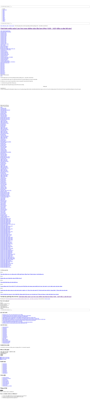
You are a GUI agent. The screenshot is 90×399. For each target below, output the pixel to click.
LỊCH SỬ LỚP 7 (3, 212)
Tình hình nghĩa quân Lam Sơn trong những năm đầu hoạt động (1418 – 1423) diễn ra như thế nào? (45, 296)
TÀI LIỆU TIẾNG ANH (4, 54)
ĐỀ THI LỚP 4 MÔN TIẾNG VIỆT (6, 243)
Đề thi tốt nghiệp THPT (6, 341)
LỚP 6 (3, 15)
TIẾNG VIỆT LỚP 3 (4, 127)
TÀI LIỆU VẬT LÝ (3, 56)
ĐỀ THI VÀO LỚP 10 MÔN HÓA (6, 251)
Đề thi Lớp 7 (2, 69)
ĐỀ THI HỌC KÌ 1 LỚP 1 (4, 194)
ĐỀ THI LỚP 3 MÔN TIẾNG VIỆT (6, 240)
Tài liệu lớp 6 (4, 332)
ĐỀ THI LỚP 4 (3, 134)
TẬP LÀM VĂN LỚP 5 (4, 136)
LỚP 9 (3, 18)
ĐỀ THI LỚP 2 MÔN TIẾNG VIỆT (6, 238)
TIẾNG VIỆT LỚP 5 (4, 138)
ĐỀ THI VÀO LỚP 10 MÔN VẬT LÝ (7, 256)
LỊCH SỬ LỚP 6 (3, 201)
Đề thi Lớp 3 (2, 65)
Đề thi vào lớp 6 (5, 339)
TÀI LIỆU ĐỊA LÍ (3, 50)
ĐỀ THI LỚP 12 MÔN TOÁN (5, 221)
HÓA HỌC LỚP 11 (3, 114)
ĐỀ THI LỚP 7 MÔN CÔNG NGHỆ (6, 259)
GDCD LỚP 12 (3, 208)
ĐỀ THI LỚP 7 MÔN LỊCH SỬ (5, 260)
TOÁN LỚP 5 (2, 177)
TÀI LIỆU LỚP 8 (3, 42)
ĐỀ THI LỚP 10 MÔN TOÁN (5, 218)
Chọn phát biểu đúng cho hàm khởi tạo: (9, 282)
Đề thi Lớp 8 (2, 70)
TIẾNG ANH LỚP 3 (3, 128)
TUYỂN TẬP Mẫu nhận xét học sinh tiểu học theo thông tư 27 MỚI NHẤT (15, 316)
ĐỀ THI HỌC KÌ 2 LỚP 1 (4, 195)
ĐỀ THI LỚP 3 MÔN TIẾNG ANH (6, 239)
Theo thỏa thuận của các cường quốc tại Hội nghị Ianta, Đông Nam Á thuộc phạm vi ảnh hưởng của (22, 274)
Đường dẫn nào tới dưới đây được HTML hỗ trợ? (11, 278)
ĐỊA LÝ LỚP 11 (3, 206)
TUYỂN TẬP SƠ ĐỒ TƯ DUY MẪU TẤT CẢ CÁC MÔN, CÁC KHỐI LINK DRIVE (17, 322)
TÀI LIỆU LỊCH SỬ (3, 51)
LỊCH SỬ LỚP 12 (3, 210)
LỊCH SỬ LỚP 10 (3, 205)
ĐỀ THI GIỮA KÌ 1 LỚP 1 (5, 192)
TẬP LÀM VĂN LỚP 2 (4, 123)
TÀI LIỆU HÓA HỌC (4, 55)
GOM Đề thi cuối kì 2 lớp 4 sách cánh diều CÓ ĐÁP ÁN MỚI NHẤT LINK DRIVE (16, 315)
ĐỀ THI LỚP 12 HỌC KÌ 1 (5, 118)
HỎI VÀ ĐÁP (11, 25)
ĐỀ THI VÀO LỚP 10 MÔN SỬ (6, 253)
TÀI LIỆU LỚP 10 (3, 33)
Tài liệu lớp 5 (4, 331)
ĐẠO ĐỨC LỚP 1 (3, 188)
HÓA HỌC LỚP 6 (3, 200)
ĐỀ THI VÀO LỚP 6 (4, 46)
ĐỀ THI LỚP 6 (3, 140)
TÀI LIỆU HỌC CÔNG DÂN (5, 49)
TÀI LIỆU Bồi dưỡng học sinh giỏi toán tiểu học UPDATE (12, 321)
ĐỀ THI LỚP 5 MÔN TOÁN (5, 247)
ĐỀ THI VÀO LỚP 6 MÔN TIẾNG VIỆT (7, 258)
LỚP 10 (3, 19)
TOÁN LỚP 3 (2, 126)
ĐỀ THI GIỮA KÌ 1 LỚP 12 (5, 117)
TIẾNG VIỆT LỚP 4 (4, 131)
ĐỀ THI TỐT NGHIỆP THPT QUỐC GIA (7, 48)
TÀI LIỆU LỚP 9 (3, 43)
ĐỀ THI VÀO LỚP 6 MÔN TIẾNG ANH (7, 257)
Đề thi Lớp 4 (2, 66)
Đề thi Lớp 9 (2, 71)
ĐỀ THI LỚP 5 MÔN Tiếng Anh (5, 245)
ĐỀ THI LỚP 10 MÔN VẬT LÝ (6, 235)
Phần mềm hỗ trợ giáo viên (4, 62)
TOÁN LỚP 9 (2, 148)
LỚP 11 (3, 20)
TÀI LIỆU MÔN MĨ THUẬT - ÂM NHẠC (7, 61)
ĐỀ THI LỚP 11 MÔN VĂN (5, 236)
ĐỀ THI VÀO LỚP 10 (4, 47)
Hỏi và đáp (4, 338)
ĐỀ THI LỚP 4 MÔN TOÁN (5, 223)
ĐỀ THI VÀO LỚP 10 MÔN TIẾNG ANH (7, 254)
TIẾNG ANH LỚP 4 (3, 132)
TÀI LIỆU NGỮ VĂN (4, 53)
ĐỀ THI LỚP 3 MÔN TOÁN (5, 222)
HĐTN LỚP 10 (3, 204)
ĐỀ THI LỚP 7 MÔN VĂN (5, 227)
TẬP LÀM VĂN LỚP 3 (4, 129)
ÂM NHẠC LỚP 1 (3, 187)
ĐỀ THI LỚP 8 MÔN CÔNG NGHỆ (6, 263)
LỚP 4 (3, 13)
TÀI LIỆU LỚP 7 (3, 41)
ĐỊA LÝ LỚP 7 (3, 211)
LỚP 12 (3, 21)
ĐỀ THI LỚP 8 (3, 145)
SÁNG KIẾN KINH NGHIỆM (5, 31)
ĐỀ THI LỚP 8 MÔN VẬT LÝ (5, 267)
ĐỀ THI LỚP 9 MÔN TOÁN (5, 232)
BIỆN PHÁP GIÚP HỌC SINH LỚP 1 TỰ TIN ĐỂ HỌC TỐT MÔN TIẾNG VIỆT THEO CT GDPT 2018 (20, 318)
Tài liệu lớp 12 (4, 337)
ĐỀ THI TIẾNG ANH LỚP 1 (5, 196)
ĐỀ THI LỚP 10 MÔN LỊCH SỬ (6, 234)
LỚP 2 (3, 11)
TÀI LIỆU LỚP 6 (3, 40)
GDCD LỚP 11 (3, 207)
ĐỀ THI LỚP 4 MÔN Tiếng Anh (5, 242)
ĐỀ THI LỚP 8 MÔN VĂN (5, 230)
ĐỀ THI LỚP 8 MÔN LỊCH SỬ (5, 265)
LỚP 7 (3, 16)
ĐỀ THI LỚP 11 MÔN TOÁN (5, 220)
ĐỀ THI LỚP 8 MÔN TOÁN (5, 229)
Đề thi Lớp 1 (2, 63)
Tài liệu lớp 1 (4, 363)
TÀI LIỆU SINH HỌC (4, 52)
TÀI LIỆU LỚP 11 (3, 34)
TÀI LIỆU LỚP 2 (3, 36)
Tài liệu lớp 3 (4, 329)
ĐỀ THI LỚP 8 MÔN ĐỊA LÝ (5, 264)
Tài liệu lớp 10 (4, 336)
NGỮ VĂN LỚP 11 (3, 115)
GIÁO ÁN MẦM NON (4, 45)
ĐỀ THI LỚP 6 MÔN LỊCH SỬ (5, 249)
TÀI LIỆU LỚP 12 (3, 35)
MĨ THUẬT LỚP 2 (3, 215)
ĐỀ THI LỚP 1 (3, 189)
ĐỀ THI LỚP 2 (3, 124)
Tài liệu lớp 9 (4, 335)
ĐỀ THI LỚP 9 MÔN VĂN (5, 233)
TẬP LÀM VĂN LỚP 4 (4, 133)
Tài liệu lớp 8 (4, 334)
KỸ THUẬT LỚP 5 (3, 214)
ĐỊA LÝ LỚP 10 (3, 202)
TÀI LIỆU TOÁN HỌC (4, 58)
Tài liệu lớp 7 (4, 333)
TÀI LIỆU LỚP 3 (3, 37)
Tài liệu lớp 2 (4, 328)
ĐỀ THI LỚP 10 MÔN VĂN (5, 219)
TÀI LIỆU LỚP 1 (3, 32)
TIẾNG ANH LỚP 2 (3, 122)
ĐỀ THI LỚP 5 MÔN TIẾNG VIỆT (6, 246)
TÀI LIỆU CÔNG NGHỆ (4, 60)
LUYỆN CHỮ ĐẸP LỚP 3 (5, 216)
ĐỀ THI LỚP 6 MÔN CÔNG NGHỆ (6, 248)
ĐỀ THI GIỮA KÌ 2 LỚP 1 (5, 193)
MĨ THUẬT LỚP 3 (3, 217)
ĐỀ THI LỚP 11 (3, 113)
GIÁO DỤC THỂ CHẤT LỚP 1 (5, 190)
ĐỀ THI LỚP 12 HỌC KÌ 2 (5, 119)
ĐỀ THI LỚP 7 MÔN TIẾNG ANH (6, 261)
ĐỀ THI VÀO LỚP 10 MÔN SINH (6, 252)
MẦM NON (4, 9)
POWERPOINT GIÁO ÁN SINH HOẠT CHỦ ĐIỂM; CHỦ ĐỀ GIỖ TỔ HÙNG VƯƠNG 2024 (19, 317)
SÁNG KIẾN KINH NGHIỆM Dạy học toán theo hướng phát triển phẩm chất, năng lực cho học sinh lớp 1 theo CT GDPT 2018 (23, 319)
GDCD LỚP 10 (3, 203)
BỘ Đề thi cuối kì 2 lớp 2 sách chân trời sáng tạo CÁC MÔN (12, 314)
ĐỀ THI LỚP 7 (3, 143)
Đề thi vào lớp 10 (5, 340)
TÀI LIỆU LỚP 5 (3, 39)
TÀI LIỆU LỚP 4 (3, 38)
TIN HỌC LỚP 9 (3, 149)
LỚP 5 (3, 14)
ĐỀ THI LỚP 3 (3, 125)
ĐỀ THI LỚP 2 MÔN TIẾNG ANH (6, 237)
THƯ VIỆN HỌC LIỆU (4, 25)
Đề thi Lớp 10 (2, 72)
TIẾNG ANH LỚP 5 (3, 137)
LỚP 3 (3, 12)
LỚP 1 (3, 10)
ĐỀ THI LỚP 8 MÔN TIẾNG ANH (6, 228)
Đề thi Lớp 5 (2, 67)
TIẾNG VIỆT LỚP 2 (4, 121)
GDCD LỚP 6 (2, 198)
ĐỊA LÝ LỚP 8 (3, 213)
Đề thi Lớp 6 (2, 68)
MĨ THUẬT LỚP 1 (3, 191)
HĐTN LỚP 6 (2, 199)
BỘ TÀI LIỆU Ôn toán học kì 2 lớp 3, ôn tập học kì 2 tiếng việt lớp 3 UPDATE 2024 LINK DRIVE (19, 320)
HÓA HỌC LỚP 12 (3, 209)
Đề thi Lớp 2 (2, 64)
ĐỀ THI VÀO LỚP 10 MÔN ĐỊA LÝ (6, 250)
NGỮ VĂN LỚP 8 (3, 146)
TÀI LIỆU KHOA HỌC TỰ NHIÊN (6, 57)
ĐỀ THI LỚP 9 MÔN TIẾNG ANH (6, 231)
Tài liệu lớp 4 (4, 330)
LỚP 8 (3, 17)
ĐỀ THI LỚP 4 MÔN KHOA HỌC (6, 241)
